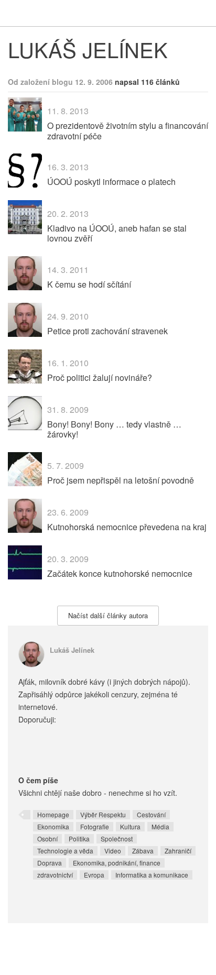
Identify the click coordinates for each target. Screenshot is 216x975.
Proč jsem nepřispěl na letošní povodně (120, 480)
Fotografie (94, 826)
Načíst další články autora (108, 615)
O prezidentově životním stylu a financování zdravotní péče (127, 130)
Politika (79, 838)
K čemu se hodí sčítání (89, 284)
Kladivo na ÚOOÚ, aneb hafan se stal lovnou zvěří (117, 233)
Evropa (94, 874)
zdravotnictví (55, 874)
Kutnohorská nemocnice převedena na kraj (127, 527)
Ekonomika (53, 826)
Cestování (151, 814)
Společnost (117, 838)
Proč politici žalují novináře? (99, 377)
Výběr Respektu (103, 814)
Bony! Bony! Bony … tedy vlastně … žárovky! (114, 429)
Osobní (47, 838)
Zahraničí (178, 850)
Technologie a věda (65, 850)
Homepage (53, 814)
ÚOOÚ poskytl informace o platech (111, 182)
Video (112, 850)
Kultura (130, 826)
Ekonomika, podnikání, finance (116, 862)
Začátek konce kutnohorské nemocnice (119, 573)
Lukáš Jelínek (72, 650)
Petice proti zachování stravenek (107, 331)
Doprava (49, 862)
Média (160, 826)
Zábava (143, 850)
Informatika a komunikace (151, 874)
